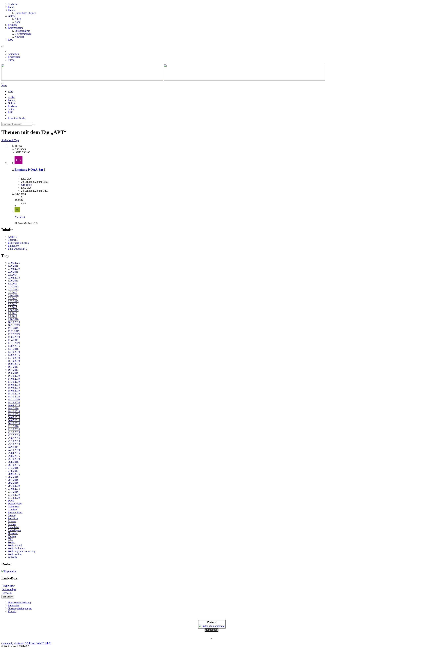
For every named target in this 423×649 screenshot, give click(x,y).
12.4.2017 (13, 340)
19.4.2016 (13, 408)
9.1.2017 (12, 316)
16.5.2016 (13, 372)
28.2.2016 (13, 476)
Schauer (12, 521)
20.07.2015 (14, 420)
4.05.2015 (13, 289)
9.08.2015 (13, 310)
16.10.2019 (14, 375)
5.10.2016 (13, 295)
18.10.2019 (14, 393)
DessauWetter (15, 503)
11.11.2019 (13, 331)
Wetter (11, 542)
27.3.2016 (13, 467)
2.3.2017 (12, 274)
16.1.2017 (13, 366)
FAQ (10, 112)
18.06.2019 (14, 390)
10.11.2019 (14, 325)
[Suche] (2, 83)
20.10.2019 (14, 423)
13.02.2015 (14, 346)
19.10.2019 (14, 411)
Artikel (11, 97)
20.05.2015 (14, 417)
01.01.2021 (14, 262)
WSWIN (12, 557)
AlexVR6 (20, 217)
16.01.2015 (14, 363)
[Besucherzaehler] (211, 631)
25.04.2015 (14, 453)
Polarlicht (13, 518)
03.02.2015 (14, 277)
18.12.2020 (14, 402)
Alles (10, 91)
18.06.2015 (14, 387)
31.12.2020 (14, 497)
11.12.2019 (14, 334)
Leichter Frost (15, 512)
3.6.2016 (12, 283)
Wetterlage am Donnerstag (22, 551)
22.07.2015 (14, 438)
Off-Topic (26, 184)
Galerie (12, 103)
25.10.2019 (14, 459)
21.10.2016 (14, 429)
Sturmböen (13, 527)
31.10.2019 (14, 494)
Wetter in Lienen (16, 548)
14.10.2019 (14, 357)
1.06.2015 (13, 265)
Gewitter (12, 509)
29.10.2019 (14, 485)
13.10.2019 (14, 352)
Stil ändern (8, 596)
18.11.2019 (14, 399)
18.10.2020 (14, 396)
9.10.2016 (13, 319)
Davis (11, 500)
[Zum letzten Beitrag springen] (17, 211)
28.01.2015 (14, 473)
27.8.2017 (13, 470)
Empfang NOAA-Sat (29, 169)
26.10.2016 (14, 465)
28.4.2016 (13, 479)
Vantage (12, 536)
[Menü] (2, 46)
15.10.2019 (14, 360)
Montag (12, 515)
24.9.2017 (13, 447)
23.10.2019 (14, 444)
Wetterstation (14, 554)
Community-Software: (26, 643)
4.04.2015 (13, 286)
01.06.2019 (14, 268)
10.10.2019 (14, 322)
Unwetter (13, 533)
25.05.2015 (14, 456)
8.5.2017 (12, 307)
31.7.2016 (13, 491)
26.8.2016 (13, 462)
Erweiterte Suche (17, 118)
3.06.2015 (13, 280)
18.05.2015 (14, 384)
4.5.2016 (12, 292)
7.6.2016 (12, 298)
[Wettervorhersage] (8, 571)
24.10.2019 (14, 450)
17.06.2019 (14, 378)
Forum (11, 100)
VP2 (10, 539)
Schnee (12, 524)
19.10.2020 (14, 414)
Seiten (11, 109)
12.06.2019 (14, 337)
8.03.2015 (13, 301)
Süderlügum (14, 530)
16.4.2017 (13, 369)
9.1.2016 (12, 313)
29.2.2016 (13, 482)
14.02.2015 (14, 354)
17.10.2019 (14, 381)
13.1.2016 (13, 349)
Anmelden (13, 54)
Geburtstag (13, 506)
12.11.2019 (14, 343)
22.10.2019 (14, 441)
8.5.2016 (12, 304)
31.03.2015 (14, 488)
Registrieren (14, 57)
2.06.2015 (13, 271)
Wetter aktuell (15, 545)
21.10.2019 (14, 432)
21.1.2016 (13, 426)
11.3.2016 (13, 328)
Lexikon (12, 106)
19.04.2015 (14, 405)
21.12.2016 (14, 435)
